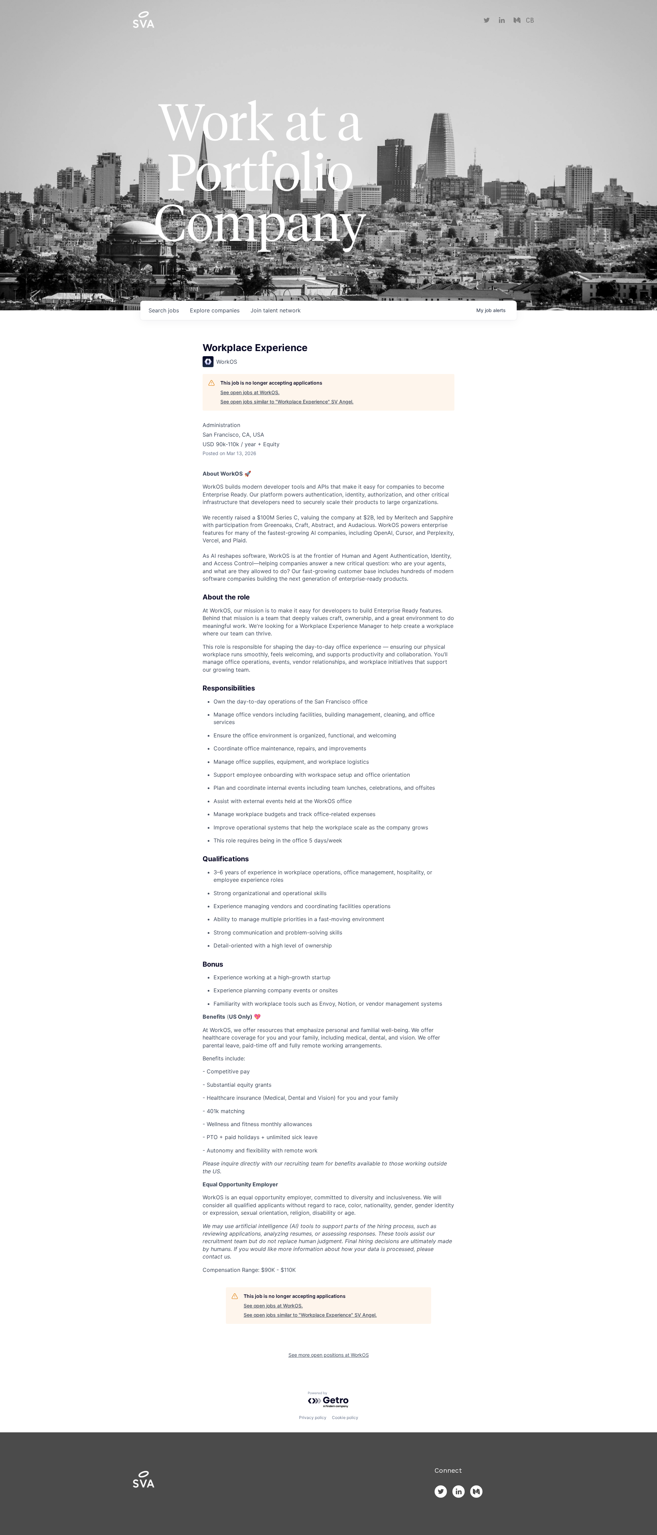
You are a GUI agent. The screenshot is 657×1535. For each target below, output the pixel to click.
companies (215, 310)
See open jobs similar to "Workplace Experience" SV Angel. (286, 401)
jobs (164, 310)
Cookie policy (345, 1417)
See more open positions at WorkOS (328, 1355)
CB (530, 20)
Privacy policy (312, 1417)
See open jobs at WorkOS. (250, 392)
